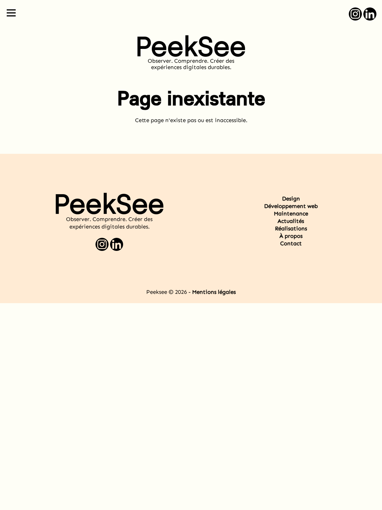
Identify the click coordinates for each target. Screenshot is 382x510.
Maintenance (291, 213)
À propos (291, 236)
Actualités (291, 221)
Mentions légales (214, 292)
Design (291, 198)
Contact (291, 243)
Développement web (291, 206)
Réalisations (291, 228)
